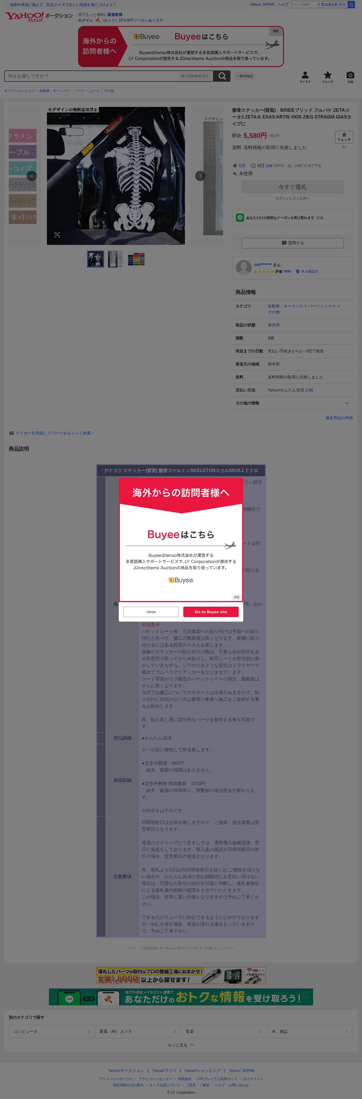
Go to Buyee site (211, 611)
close (151, 611)
